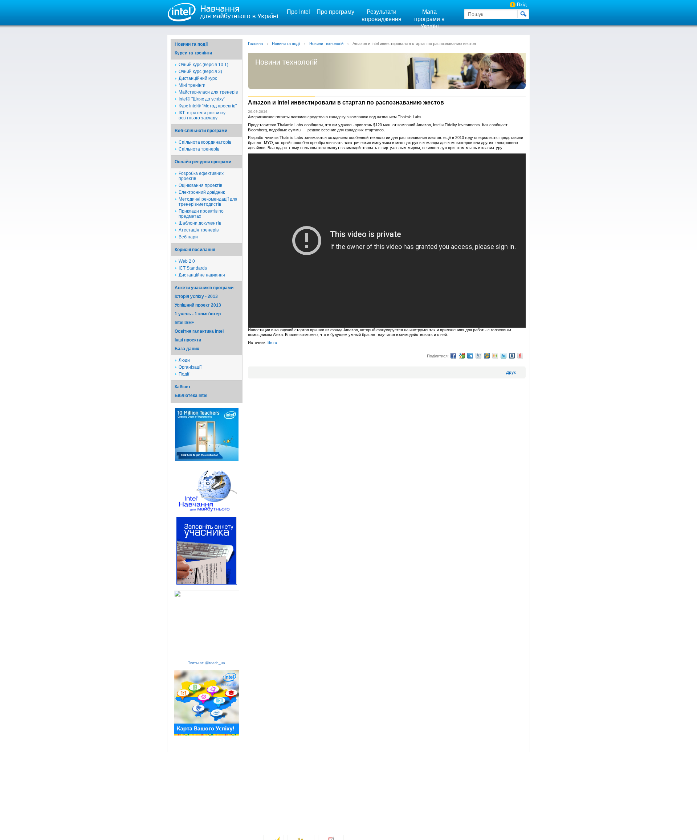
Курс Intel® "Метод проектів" (208, 105)
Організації (190, 367)
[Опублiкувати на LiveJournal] (478, 355)
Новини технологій (326, 43)
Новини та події (191, 44)
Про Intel (298, 12)
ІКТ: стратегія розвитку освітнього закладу (202, 115)
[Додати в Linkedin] (470, 355)
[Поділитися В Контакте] (512, 355)
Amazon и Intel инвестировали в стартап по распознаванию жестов (414, 43)
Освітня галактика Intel (199, 331)
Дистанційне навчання (202, 275)
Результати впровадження (382, 15)
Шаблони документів (200, 223)
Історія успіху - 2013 (196, 296)
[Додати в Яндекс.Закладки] (520, 355)
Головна (255, 43)
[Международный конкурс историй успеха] (207, 460)
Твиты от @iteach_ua (206, 663)
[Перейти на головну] (221, 11)
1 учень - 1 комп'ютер (198, 313)
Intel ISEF (184, 322)
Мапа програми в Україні (429, 19)
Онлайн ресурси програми (203, 161)
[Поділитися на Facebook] (453, 355)
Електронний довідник (202, 192)
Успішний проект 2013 (198, 305)
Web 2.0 (187, 261)
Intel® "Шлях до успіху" (202, 99)
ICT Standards (193, 268)
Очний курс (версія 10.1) (203, 64)
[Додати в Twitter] (503, 355)
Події (184, 374)
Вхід (522, 4)
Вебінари (188, 236)
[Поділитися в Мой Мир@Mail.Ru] (487, 355)
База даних (187, 348)
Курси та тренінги (193, 53)
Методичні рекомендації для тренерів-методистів (208, 202)
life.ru (272, 342)
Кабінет (183, 386)
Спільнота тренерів (199, 149)
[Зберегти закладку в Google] (462, 355)
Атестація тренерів (199, 230)
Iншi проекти (188, 340)
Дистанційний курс (198, 78)
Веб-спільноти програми (201, 130)
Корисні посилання (195, 249)
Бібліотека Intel (191, 395)
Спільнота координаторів (205, 142)
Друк (511, 372)
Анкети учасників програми (204, 287)
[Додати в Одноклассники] (495, 355)
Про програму (335, 12)
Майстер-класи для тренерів (208, 92)
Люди (184, 360)
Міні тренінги (192, 85)
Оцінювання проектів (200, 185)
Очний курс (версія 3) (200, 71)
